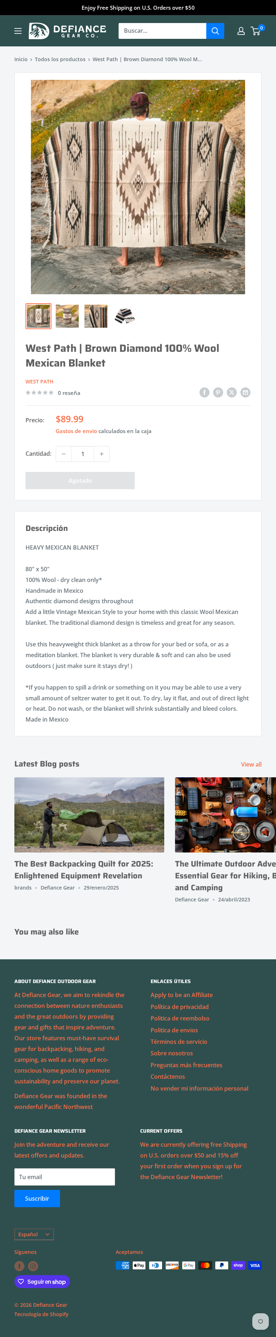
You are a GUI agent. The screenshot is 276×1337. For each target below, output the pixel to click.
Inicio (21, 59)
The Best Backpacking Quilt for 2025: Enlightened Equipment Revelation (83, 870)
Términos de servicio (179, 1042)
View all (252, 764)
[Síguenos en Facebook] (19, 1266)
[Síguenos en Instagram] (33, 1266)
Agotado (80, 481)
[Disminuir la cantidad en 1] (63, 453)
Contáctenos (168, 1077)
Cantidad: (38, 454)
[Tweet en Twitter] (232, 392)
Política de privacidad (180, 1007)
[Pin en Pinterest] (218, 392)
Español (28, 1234)
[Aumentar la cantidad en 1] (101, 453)
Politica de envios (174, 1030)
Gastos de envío (76, 431)
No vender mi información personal (199, 1088)
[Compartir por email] (245, 392)
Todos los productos (60, 59)
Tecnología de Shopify (41, 1314)
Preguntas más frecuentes (186, 1065)
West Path (40, 381)
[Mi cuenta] (241, 31)
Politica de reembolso (180, 1018)
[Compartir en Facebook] (204, 392)
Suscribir (37, 1198)
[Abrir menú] (18, 31)
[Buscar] (215, 31)
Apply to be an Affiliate (182, 995)
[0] (255, 31)
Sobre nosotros (172, 1053)
